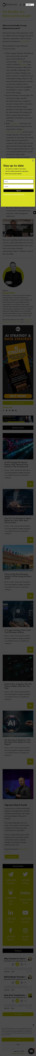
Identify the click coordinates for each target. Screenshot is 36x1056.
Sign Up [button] (18, 190)
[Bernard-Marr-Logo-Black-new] (10, 4)
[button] (33, 160)
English (28, 4)
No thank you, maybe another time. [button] (14, 194)
